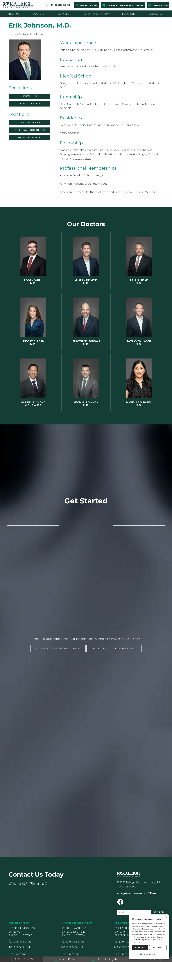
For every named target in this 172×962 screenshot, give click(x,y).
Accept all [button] (140, 947)
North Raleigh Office (29, 130)
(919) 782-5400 (32, 883)
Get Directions (17, 954)
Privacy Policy (137, 942)
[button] (149, 954)
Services (63, 14)
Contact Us (156, 14)
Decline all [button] (158, 947)
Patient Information (96, 14)
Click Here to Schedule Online (58, 648)
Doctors (38, 14)
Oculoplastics (29, 103)
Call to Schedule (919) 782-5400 (114, 648)
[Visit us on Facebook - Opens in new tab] (120, 901)
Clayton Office (29, 122)
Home (12, 34)
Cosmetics (29, 96)
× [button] (166, 917)
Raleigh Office (29, 137)
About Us (13, 14)
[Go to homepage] (18, 5)
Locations (128, 14)
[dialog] (149, 936)
